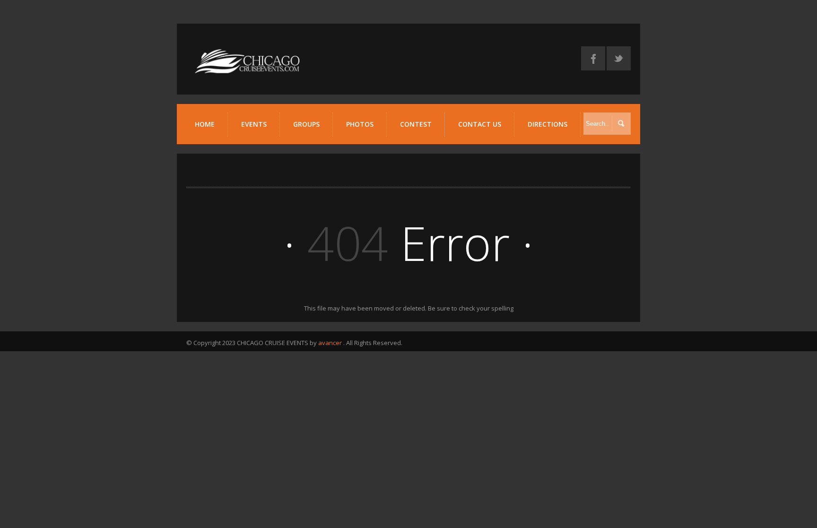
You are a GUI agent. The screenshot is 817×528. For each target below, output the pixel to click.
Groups (306, 124)
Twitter (619, 58)
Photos (360, 124)
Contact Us (479, 124)
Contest (416, 124)
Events (254, 124)
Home (205, 124)
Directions (547, 124)
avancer (330, 342)
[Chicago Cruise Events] (247, 72)
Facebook (593, 58)
